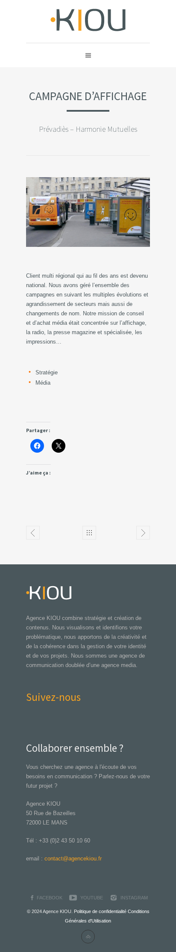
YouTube (91, 897)
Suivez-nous (53, 697)
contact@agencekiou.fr (73, 858)
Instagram (134, 897)
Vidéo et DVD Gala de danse (143, 533)
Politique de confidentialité (100, 911)
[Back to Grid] (89, 533)
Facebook (49, 897)
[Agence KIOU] (88, 21)
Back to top (88, 936)
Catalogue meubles (33, 533)
